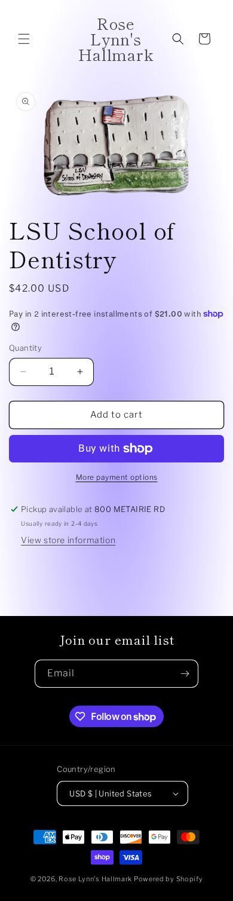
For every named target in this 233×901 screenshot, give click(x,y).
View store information (68, 540)
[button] (24, 39)
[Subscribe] (184, 674)
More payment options (117, 477)
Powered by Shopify (168, 879)
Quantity (25, 348)
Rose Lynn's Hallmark (96, 879)
